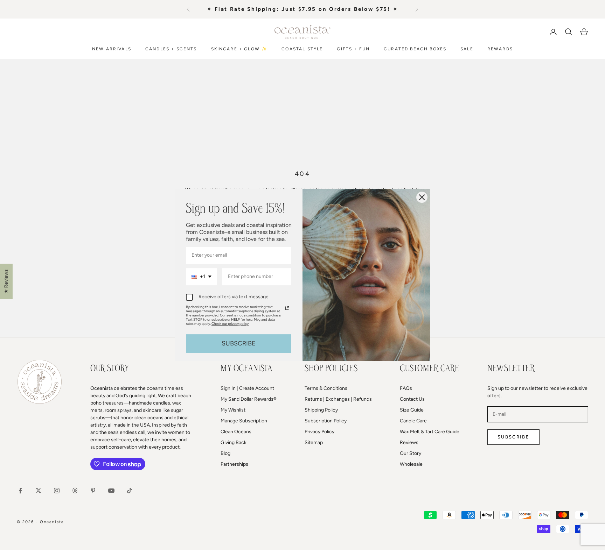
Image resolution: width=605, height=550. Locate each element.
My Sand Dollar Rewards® (249, 399)
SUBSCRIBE (239, 343)
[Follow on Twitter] (38, 490)
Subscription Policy (326, 421)
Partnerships (234, 464)
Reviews (409, 442)
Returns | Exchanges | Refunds (338, 399)
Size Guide (412, 410)
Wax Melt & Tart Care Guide (429, 432)
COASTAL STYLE (302, 48)
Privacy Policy (319, 432)
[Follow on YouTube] (111, 490)
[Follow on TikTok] (129, 490)
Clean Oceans (236, 432)
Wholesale (411, 464)
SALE (466, 48)
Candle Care (413, 421)
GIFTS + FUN (353, 48)
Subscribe (513, 437)
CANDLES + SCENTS (171, 48)
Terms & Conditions (326, 388)
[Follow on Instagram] (56, 490)
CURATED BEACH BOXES (415, 48)
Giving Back (233, 442)
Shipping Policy (321, 410)
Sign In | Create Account (247, 388)
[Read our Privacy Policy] (287, 308)
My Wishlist (233, 410)
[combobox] (201, 276)
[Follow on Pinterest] (93, 490)
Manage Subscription (244, 421)
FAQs (406, 388)
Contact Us (412, 399)
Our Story (410, 453)
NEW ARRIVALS (111, 48)
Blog (225, 453)
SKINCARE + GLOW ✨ (239, 48)
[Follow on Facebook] (20, 490)
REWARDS (500, 48)
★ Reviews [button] (6, 281)
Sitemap (314, 442)
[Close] (421, 197)
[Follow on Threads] (74, 490)
